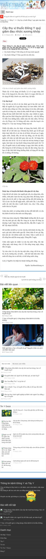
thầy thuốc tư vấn (16, 487)
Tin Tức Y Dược (5, 548)
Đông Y (12, 20)
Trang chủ (3, 20)
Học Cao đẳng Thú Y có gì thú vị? (15, 381)
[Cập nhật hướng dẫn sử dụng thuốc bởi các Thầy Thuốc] (23, 4)
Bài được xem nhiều (19, 364)
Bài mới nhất (6, 364)
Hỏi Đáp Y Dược (5, 535)
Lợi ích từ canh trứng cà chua (32, 279)
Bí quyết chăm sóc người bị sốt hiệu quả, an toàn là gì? (20, 16)
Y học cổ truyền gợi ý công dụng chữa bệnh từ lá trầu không (21, 523)
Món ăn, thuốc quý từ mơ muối (14, 276)
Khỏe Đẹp (3, 538)
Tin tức (2, 544)
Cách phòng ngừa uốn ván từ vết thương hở (26, 461)
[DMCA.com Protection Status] (31, 496)
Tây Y (2, 541)
